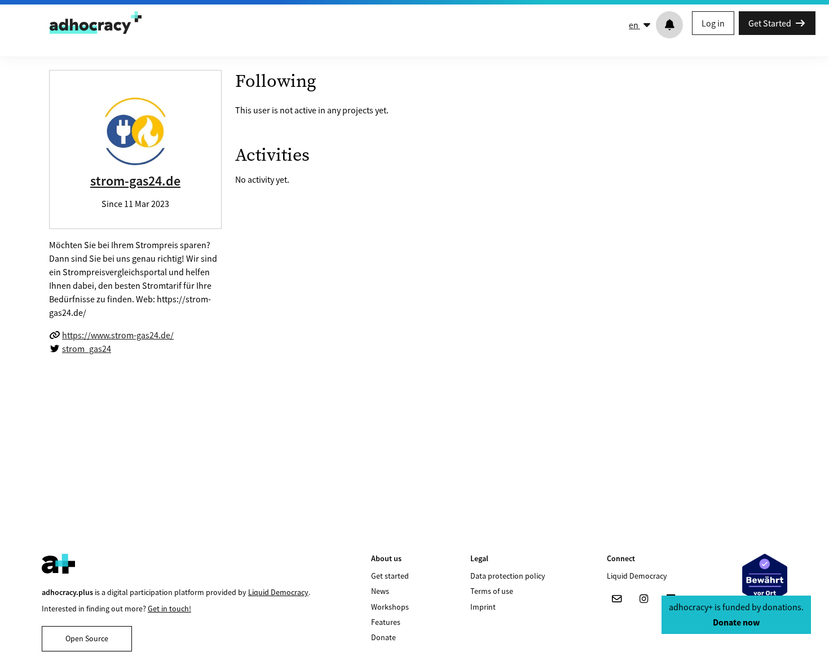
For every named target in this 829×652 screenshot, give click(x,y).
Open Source (86, 638)
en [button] (634, 24)
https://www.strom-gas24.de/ (118, 335)
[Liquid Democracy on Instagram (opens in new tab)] (644, 599)
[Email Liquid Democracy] (617, 599)
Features (385, 622)
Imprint (483, 607)
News (380, 591)
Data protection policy (507, 576)
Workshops (390, 607)
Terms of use (491, 591)
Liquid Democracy (278, 592)
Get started (390, 576)
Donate (383, 637)
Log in (713, 23)
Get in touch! (169, 608)
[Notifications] (669, 24)
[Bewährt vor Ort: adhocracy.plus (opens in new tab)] (764, 579)
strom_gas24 (86, 348)
